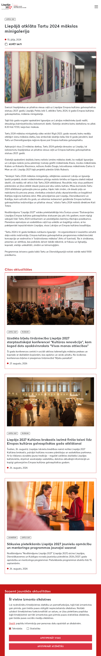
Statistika (35, 629)
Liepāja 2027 (10, 19)
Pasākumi (25, 332)
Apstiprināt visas (50, 638)
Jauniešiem (12, 537)
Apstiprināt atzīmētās (50, 646)
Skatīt (12, 623)
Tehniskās (17, 629)
